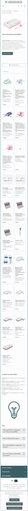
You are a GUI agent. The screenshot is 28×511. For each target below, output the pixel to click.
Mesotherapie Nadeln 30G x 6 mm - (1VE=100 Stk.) (7, 241)
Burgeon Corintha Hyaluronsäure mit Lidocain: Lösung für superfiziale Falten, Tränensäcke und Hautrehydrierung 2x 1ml (20, 94)
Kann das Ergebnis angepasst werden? (13, 446)
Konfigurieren (14, 499)
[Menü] (3, 6)
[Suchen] (18, 6)
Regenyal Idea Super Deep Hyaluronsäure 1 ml (8, 328)
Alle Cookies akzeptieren (14, 508)
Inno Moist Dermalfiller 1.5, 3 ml (8, 188)
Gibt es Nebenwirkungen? (13, 438)
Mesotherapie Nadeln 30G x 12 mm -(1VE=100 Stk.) (7, 215)
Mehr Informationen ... (14, 495)
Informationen (6, 476)
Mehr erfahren (7, 53)
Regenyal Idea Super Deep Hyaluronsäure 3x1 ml (20, 329)
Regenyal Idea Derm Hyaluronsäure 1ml (7, 301)
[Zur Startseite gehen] (14, 2)
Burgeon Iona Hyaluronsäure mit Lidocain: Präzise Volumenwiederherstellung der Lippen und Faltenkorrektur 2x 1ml (20, 127)
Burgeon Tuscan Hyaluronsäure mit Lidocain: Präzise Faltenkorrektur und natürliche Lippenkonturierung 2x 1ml (7, 159)
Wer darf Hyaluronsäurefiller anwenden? (13, 454)
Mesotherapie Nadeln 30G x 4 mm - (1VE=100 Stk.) (20, 215)
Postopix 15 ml (18, 240)
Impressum (17, 496)
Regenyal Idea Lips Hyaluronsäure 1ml (20, 301)
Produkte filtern (15, 65)
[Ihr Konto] (21, 6)
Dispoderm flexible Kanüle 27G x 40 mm (20, 156)
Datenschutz (11, 496)
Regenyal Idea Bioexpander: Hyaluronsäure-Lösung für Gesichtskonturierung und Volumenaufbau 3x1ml (20, 271)
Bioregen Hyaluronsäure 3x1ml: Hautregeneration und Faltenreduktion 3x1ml (7, 93)
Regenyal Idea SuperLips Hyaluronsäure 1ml (7, 356)
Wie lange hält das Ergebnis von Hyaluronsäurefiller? (13, 431)
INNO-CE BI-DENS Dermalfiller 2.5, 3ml (20, 188)
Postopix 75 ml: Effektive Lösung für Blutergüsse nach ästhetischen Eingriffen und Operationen (7, 270)
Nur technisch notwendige (14, 504)
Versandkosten (6, 486)
